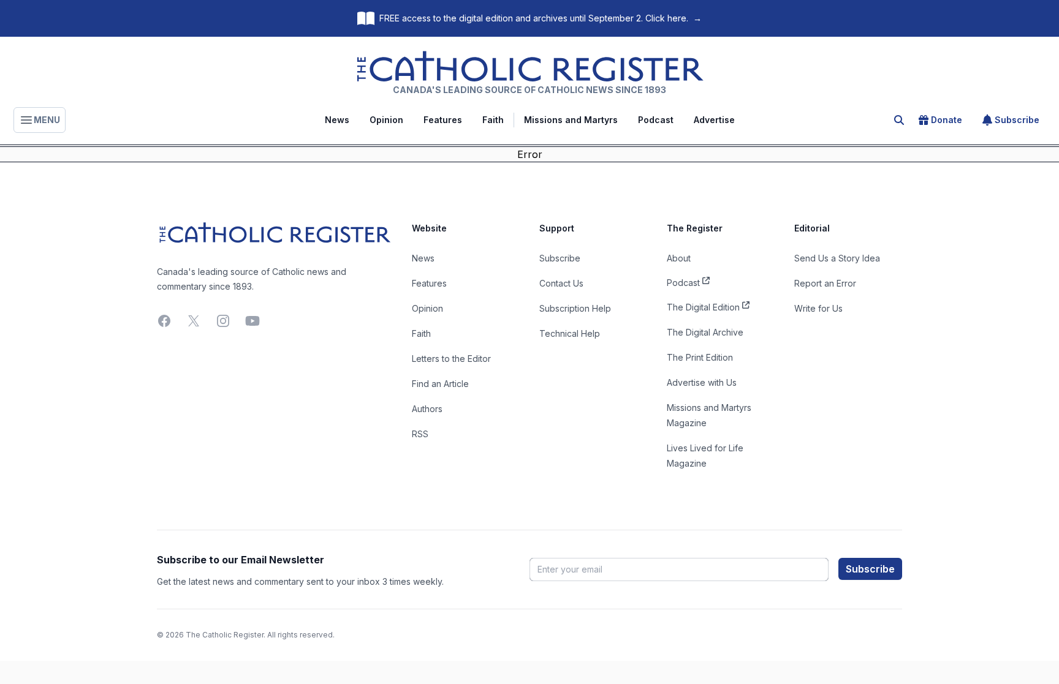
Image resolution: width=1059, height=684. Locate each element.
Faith (493, 120)
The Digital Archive (705, 332)
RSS (420, 434)
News (337, 120)
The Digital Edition (703, 307)
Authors (427, 409)
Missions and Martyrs (571, 120)
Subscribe (1017, 120)
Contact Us (561, 283)
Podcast (656, 120)
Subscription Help (575, 308)
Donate (946, 120)
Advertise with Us (702, 382)
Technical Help (569, 333)
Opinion (386, 120)
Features (442, 120)
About (679, 258)
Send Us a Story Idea (837, 258)
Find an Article (440, 383)
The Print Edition (700, 357)
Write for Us (818, 308)
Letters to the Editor (451, 358)
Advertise (714, 120)
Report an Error (825, 283)
